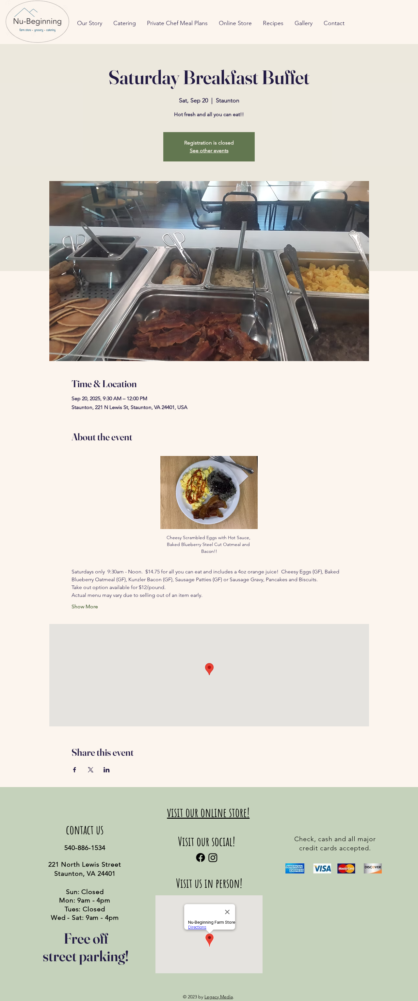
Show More (85, 606)
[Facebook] (200, 857)
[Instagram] (213, 857)
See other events (209, 150)
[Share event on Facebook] (75, 769)
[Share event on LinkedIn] (107, 769)
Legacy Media (218, 997)
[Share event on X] (91, 769)
